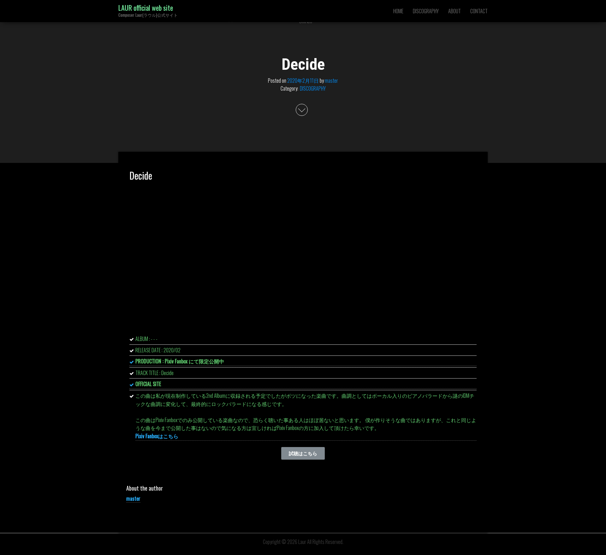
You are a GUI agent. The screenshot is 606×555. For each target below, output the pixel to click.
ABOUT (454, 11)
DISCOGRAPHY (426, 11)
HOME (398, 11)
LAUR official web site (145, 8)
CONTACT (479, 11)
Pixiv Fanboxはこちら (156, 436)
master (331, 80)
